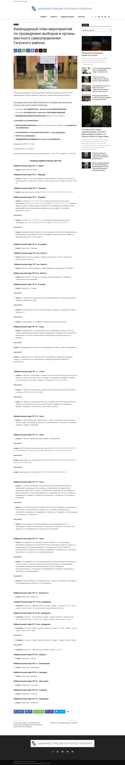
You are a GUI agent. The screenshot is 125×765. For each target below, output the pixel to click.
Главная (43, 17)
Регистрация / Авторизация (20, 1)
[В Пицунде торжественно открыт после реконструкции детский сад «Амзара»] (86, 98)
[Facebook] (92, 17)
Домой (15, 22)
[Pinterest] (36, 50)
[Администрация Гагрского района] (62, 8)
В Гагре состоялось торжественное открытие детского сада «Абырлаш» (100, 78)
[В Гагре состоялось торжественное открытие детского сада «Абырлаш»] (86, 79)
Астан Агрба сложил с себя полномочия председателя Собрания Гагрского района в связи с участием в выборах (28, 724)
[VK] (20, 50)
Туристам (81, 17)
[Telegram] (99, 17)
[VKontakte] (102, 17)
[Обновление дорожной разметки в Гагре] (96, 43)
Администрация (67, 17)
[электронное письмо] (41, 50)
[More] (68, 711)
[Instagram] (95, 17)
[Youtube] (105, 17)
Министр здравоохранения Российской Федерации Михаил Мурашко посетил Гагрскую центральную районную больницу (100, 166)
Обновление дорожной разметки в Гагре (92, 54)
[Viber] (28, 50)
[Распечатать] (45, 50)
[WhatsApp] (24, 50)
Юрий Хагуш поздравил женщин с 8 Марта (63, 723)
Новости (53, 17)
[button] (109, 17)
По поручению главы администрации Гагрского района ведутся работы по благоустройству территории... (96, 133)
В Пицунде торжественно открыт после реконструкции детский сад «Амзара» (101, 97)
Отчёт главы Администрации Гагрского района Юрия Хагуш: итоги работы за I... (101, 70)
